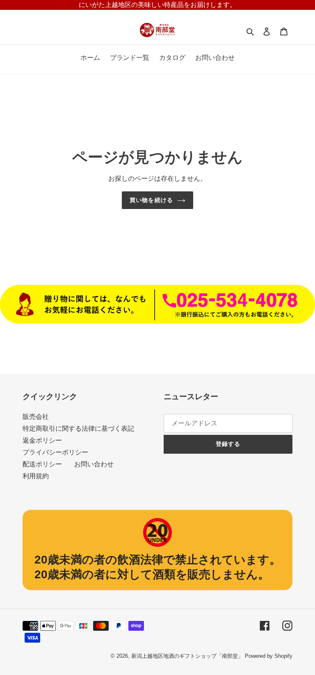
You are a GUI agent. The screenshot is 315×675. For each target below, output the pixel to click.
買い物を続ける (151, 200)
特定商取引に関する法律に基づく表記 (78, 428)
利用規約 (36, 476)
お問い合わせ (94, 464)
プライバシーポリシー (55, 452)
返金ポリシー (42, 440)
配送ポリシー (42, 464)
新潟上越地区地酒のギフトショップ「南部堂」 (187, 656)
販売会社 (36, 416)
